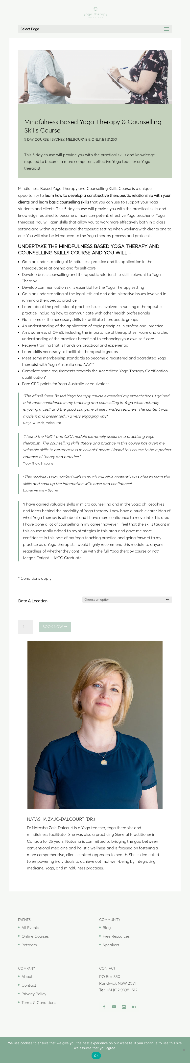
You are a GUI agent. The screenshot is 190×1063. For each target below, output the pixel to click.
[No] (183, 1049)
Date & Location (33, 600)
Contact (29, 985)
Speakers (111, 944)
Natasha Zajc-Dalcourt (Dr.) (61, 819)
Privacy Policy (34, 993)
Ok (96, 1056)
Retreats (29, 944)
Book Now (53, 626)
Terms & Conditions (39, 1002)
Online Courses (35, 936)
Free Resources (116, 936)
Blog (107, 927)
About (27, 976)
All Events (30, 927)
